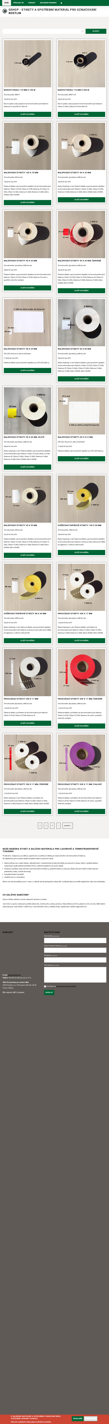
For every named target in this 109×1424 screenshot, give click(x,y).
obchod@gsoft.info (14, 975)
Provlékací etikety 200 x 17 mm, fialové (80, 784)
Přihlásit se (18, 3)
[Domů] (5, 11)
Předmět (47, 955)
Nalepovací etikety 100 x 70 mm (21, 173)
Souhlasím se (61, 986)
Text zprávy (48, 965)
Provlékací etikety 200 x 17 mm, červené (80, 699)
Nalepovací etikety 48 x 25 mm (20, 349)
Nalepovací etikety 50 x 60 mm (74, 349)
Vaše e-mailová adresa (52, 946)
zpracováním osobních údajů (66, 986)
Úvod (6, 3)
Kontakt (31, 3)
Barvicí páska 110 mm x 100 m (19, 90)
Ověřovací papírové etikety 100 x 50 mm (79, 525)
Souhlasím (77, 1418)
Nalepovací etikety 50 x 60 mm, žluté (24, 437)
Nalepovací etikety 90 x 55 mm (20, 525)
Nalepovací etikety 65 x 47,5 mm (75, 437)
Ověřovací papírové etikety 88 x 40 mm (25, 613)
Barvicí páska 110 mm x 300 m (73, 90)
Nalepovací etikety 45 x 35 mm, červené (79, 261)
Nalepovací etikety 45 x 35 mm (74, 173)
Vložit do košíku (27, 114)
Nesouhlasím (90, 1418)
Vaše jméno (48, 936)
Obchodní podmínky (48, 3)
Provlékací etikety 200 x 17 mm (75, 613)
